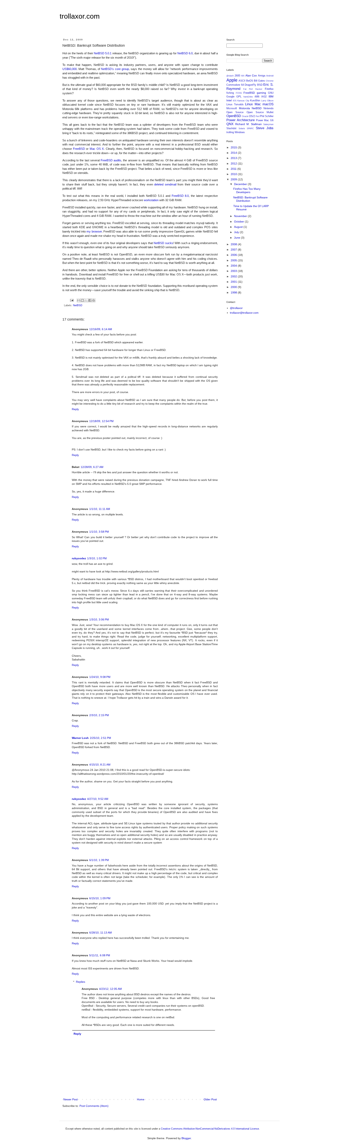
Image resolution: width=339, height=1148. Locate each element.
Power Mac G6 (265, 120)
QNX (229, 124)
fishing (230, 93)
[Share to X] (86, 300)
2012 (234, 163)
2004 (234, 265)
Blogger (186, 1138)
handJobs (248, 96)
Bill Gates (259, 80)
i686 (257, 96)
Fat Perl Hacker (252, 89)
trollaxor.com (80, 16)
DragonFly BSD (253, 85)
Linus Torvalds (235, 104)
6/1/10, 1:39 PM (99, 860)
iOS (234, 100)
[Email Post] (71, 300)
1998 (234, 292)
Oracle (245, 116)
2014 (234, 152)
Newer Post (70, 1099)
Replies (80, 981)
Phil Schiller (266, 116)
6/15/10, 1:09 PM (99, 898)
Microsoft (231, 108)
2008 (234, 244)
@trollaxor (236, 308)
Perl (257, 116)
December (241, 184)
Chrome (269, 81)
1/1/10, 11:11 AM (99, 508)
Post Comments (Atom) (93, 1105)
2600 (237, 75)
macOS (267, 104)
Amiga (261, 75)
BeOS (249, 80)
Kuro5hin (255, 100)
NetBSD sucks (163, 243)
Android (269, 75)
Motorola (244, 108)
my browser (94, 231)
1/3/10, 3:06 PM (99, 619)
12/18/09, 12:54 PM (101, 421)
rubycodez (79, 558)
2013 (234, 158)
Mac (258, 104)
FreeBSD (79, 148)
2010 (234, 174)
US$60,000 (69, 69)
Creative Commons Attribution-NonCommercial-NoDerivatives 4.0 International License (210, 1128)
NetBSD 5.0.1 (102, 53)
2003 (234, 270)
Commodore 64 (235, 85)
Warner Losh (80, 737)
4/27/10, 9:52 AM (97, 798)
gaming (261, 92)
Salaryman (268, 124)
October (239, 221)
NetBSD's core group (115, 69)
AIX (242, 75)
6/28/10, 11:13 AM (100, 932)
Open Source (234, 112)
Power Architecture (240, 120)
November (241, 216)
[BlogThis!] (82, 300)
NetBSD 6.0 (185, 53)
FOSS (239, 93)
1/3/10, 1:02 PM (97, 558)
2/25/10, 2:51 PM (100, 737)
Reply (75, 409)
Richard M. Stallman (248, 124)
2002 (234, 276)
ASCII (242, 80)
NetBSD (77, 305)
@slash (230, 75)
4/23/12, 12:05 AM (110, 988)
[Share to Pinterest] (94, 300)
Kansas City (243, 100)
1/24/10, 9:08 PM (99, 676)
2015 (234, 147)
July (237, 232)
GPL (238, 96)
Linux (249, 104)
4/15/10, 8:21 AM (99, 764)
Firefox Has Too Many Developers (247, 190)
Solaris (242, 128)
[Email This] (79, 300)
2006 (234, 254)
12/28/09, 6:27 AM (92, 467)
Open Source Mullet (260, 112)
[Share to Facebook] (90, 300)
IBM (271, 96)
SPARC (250, 128)
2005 (234, 260)
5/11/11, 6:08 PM (99, 955)
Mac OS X (97, 148)
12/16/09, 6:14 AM (100, 329)
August (238, 226)
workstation (151, 200)
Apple (231, 80)
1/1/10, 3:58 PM (99, 531)
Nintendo (268, 108)
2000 (234, 287)
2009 (234, 179)
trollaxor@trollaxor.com (244, 312)
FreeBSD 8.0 (180, 195)
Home (140, 1099)
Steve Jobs (265, 128)
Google (230, 96)
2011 (234, 168)
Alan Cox (251, 75)
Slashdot (231, 128)
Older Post (210, 1099)
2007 (234, 249)
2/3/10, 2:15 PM (99, 715)
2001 (234, 281)
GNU (270, 93)
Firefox (269, 88)
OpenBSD (233, 116)
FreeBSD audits (111, 160)
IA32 (264, 96)
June (237, 237)
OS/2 (252, 116)
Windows (240, 132)
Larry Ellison (267, 100)
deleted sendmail (165, 184)
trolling (230, 132)
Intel (229, 100)
